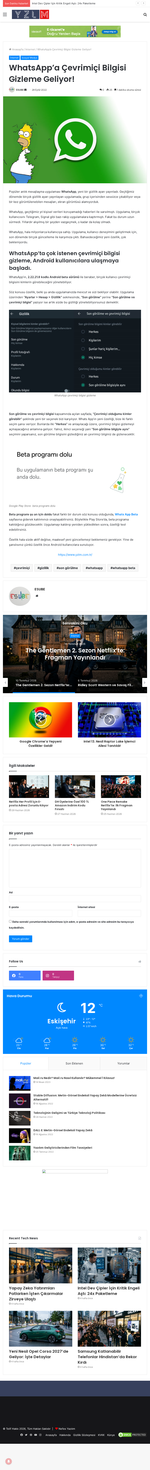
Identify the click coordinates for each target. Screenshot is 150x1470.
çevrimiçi (23, 568)
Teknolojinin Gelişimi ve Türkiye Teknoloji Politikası (69, 1113)
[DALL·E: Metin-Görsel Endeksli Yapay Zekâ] (19, 1135)
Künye (111, 1435)
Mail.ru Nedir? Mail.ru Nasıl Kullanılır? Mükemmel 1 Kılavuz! (74, 1078)
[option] (75, 654)
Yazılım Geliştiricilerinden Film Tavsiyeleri (62, 1148)
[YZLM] (30, 14)
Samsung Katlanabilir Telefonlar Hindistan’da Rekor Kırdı (107, 1357)
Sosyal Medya (29, 57)
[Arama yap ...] (145, 15)
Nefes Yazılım (67, 1428)
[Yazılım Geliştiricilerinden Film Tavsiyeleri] (19, 1153)
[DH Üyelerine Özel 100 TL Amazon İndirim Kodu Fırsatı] (75, 786)
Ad (10, 892)
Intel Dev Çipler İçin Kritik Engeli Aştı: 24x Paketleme (109, 1290)
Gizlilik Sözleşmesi (84, 1435)
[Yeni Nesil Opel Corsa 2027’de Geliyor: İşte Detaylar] (40, 1329)
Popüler (25, 1063)
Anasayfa (17, 49)
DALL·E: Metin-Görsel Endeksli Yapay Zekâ (62, 1130)
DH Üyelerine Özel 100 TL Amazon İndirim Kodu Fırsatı (72, 805)
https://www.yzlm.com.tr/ (75, 555)
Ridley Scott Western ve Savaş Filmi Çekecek (75, 654)
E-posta (14, 907)
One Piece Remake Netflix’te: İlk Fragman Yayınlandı (116, 805)
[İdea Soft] (75, 31)
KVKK (101, 1435)
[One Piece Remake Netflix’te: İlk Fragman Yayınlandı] (121, 786)
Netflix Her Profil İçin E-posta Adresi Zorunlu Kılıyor (28, 803)
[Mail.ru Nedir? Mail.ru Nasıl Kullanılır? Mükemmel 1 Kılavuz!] (19, 1083)
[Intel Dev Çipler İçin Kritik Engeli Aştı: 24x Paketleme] (109, 1265)
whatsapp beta (123, 568)
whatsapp (95, 568)
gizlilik (44, 568)
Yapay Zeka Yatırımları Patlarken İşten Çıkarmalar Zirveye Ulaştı (36, 1293)
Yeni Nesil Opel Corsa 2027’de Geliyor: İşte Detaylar (38, 1354)
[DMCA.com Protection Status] (132, 1436)
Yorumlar (123, 1063)
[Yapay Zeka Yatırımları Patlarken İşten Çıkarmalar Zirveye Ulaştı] (40, 1265)
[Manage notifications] (8, 1461)
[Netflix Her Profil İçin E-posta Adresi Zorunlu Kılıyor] (29, 786)
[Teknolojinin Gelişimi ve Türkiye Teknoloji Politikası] (19, 1118)
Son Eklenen (74, 1063)
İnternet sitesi (86, 907)
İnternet (30, 49)
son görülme (68, 568)
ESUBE (20, 89)
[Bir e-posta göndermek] (25, 89)
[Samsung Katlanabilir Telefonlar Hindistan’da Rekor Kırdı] (109, 1329)
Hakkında (65, 1435)
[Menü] (5, 15)
